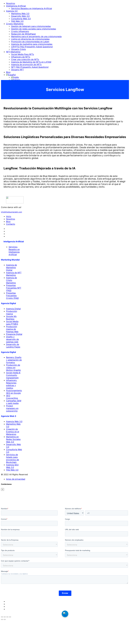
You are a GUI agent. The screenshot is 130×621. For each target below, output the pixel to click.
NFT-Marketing (13, 51)
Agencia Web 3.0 (14, 421)
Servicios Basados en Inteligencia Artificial (31, 8)
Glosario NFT (17, 69)
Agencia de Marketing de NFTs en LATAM (31, 62)
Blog (8, 72)
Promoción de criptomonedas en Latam (30, 41)
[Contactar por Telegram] (65, 614)
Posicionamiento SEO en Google (14, 391)
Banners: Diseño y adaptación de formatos (14, 360)
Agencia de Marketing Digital (11, 267)
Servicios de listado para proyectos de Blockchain (12, 458)
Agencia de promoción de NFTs (26, 64)
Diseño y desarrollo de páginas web (12, 339)
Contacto (10, 224)
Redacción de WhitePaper (23, 34)
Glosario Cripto (18, 49)
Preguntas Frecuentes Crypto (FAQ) (12, 295)
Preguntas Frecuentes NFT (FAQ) (13, 288)
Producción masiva (11, 312)
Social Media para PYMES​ (12, 322)
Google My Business (11, 317)
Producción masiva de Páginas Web (12, 329)
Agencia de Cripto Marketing (11, 280)
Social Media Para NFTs (22, 54)
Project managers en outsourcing (12, 408)
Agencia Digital (13, 308)
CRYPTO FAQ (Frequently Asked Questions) (32, 46)
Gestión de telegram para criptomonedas (31, 26)
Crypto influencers (20, 31)
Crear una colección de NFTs (25, 59)
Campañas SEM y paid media (13, 401)
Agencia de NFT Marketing (13, 273)
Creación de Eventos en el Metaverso (12, 431)
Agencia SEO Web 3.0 (12, 466)
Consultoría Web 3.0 (21, 18)
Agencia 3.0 (12, 11)
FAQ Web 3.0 (17, 21)
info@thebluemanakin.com (11, 212)
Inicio (8, 216)
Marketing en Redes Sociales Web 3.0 (13, 439)
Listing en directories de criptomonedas (30, 39)
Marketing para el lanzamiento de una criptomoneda (36, 36)
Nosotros (10, 3)
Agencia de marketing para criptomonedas (31, 44)
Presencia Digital (14, 334)
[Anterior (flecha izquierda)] (2, 619)
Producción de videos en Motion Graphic (13, 367)
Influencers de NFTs (20, 57)
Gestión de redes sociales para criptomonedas (33, 29)
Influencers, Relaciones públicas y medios (11, 384)
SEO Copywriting (12, 396)
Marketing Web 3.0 (20, 13)
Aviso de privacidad (15, 479)
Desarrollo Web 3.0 (20, 16)
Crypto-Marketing (14, 23)
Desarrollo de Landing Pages (13, 345)
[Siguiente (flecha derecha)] (5, 619)
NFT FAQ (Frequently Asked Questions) (30, 67)
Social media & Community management (13, 375)
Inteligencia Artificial (16, 6)
